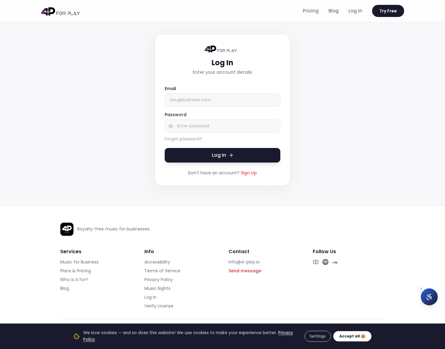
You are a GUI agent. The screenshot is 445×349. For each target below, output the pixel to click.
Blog (333, 11)
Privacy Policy (158, 280)
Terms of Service (162, 271)
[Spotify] (325, 262)
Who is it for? (74, 280)
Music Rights (157, 288)
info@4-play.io (244, 262)
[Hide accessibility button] (421, 289)
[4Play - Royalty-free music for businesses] (62, 10)
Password (175, 115)
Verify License (158, 306)
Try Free (388, 11)
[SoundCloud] (335, 262)
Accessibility (157, 262)
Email (170, 89)
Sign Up (249, 173)
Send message (245, 271)
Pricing (311, 11)
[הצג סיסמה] (170, 126)
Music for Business (79, 262)
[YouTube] (316, 262)
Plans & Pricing (75, 271)
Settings (318, 336)
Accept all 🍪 (352, 336)
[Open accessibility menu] (429, 296)
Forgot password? (183, 139)
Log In (355, 11)
